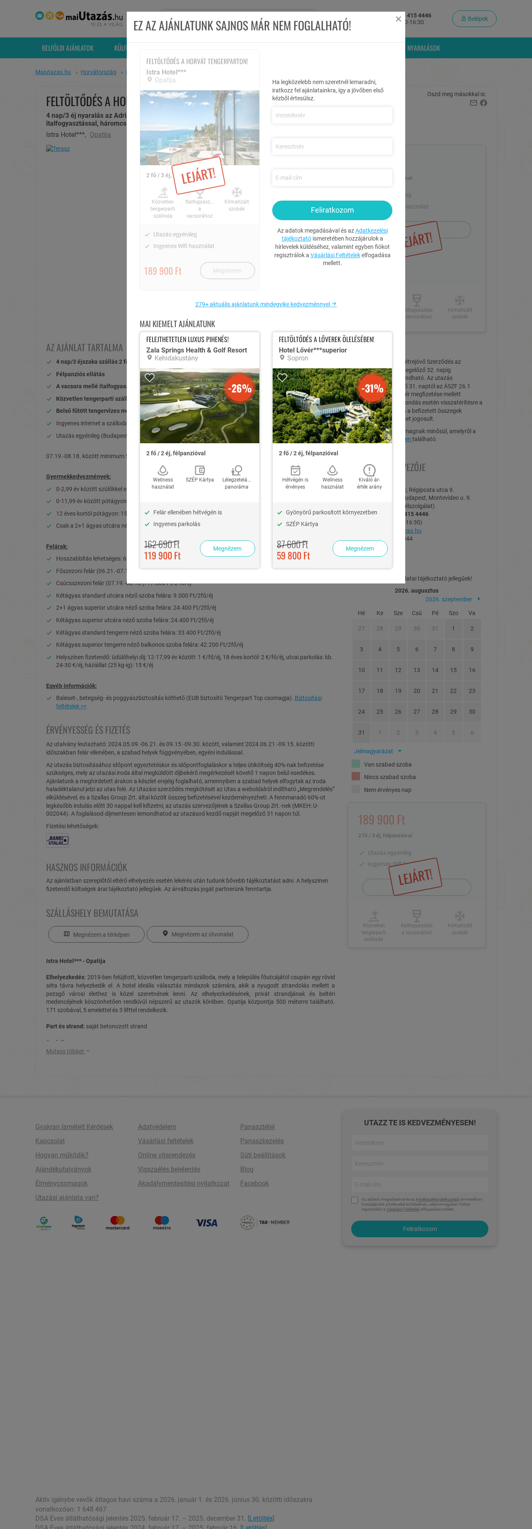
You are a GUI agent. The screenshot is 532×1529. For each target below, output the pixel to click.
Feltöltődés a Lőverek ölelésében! (326, 339)
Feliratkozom (332, 210)
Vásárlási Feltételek (335, 255)
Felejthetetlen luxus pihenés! (187, 339)
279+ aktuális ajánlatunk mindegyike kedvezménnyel (263, 304)
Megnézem (227, 548)
